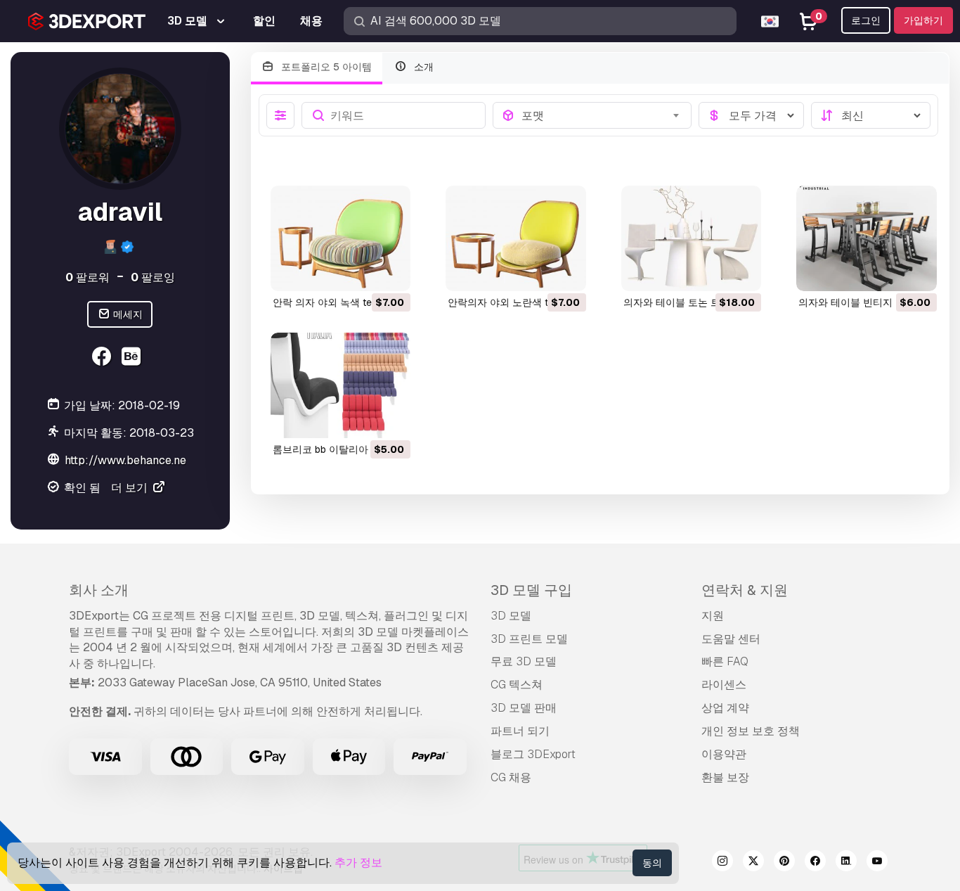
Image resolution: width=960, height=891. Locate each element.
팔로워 (87, 277)
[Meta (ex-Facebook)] (815, 863)
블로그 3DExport (533, 754)
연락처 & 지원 (744, 590)
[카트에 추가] (361, 271)
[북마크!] (390, 271)
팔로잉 (153, 277)
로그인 (866, 20)
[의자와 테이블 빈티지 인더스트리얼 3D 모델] (866, 238)
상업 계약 (725, 707)
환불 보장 (725, 777)
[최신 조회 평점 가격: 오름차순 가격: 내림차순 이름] (870, 115)
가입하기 (923, 20)
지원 (712, 615)
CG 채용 (511, 777)
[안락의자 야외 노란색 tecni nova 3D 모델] (516, 238)
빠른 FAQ (724, 661)
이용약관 (723, 754)
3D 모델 (511, 615)
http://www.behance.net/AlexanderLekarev (177, 460)
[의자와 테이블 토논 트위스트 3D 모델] (691, 238)
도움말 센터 (730, 639)
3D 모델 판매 (524, 707)
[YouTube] (877, 863)
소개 (422, 66)
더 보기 (130, 487)
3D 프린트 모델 (529, 639)
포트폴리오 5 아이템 (325, 66)
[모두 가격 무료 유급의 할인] (751, 115)
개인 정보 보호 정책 (750, 731)
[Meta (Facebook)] (104, 358)
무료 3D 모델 (524, 661)
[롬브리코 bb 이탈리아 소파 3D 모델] (341, 385)
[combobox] (602, 115)
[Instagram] (722, 863)
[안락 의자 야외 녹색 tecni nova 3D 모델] (341, 238)
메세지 (127, 314)
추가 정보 (358, 862)
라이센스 (723, 684)
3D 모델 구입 (531, 590)
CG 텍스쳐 (517, 684)
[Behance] (133, 358)
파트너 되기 (520, 731)
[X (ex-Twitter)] (753, 863)
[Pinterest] (784, 863)
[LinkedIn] (846, 863)
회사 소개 (99, 590)
